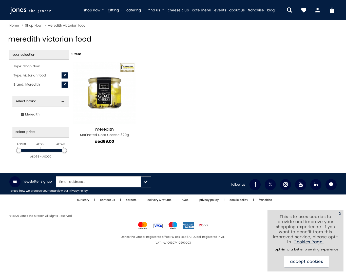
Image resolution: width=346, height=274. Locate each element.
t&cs (185, 200)
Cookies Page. (309, 242)
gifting (114, 10)
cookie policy (238, 200)
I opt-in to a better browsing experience (305, 249)
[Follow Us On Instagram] (285, 184)
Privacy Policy (78, 191)
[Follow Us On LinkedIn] (315, 184)
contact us (107, 200)
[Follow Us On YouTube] (300, 184)
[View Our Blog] (331, 184)
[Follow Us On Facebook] (255, 184)
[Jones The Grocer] (44, 10)
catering (134, 10)
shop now (92, 10)
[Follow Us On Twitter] (270, 184)
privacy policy (209, 200)
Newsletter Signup (37, 181)
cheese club (178, 10)
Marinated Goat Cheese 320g (104, 132)
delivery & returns (159, 200)
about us (237, 10)
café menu (201, 10)
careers (131, 200)
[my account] (318, 10)
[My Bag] (332, 10)
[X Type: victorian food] (65, 75)
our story (83, 200)
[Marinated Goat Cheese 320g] (104, 93)
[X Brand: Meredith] (65, 85)
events (220, 10)
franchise (256, 10)
